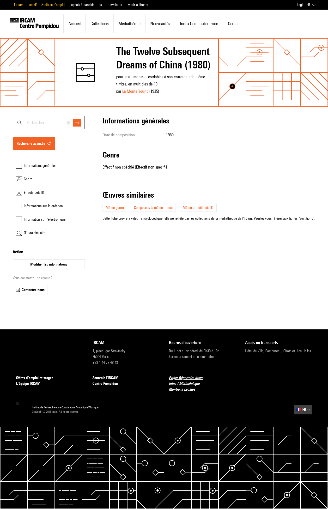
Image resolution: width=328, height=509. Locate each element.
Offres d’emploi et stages (34, 378)
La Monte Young (135, 91)
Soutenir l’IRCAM (105, 378)
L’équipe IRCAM (28, 383)
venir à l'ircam (138, 4)
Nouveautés (160, 23)
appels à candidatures (86, 4)
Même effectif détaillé (198, 207)
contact (234, 23)
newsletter (115, 4)
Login (300, 4)
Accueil (74, 23)
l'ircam (19, 4)
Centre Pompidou (105, 383)
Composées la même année (153, 207)
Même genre (115, 207)
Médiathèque (129, 23)
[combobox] (49, 122)
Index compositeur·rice (199, 23)
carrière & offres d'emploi (47, 4)
